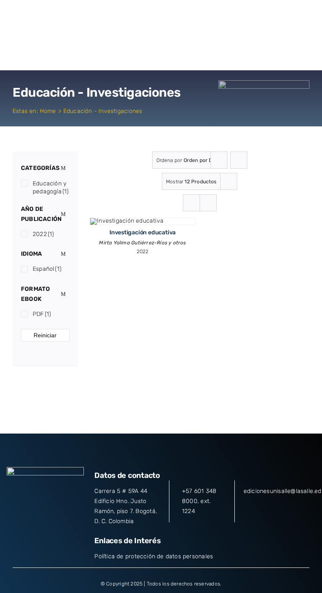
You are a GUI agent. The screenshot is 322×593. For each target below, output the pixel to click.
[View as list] (208, 203)
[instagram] (45, 503)
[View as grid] (191, 203)
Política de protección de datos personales (153, 556)
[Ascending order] (239, 160)
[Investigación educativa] (127, 220)
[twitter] (30, 503)
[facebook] (14, 503)
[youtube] (60, 503)
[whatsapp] (75, 503)
